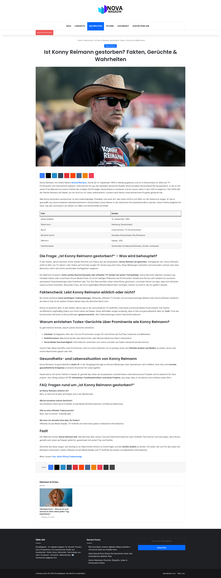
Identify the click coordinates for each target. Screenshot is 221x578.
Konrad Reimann (79, 182)
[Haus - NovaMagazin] (110, 9)
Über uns (181, 573)
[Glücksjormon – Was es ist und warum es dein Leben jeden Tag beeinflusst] (56, 497)
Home (79, 40)
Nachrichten (95, 26)
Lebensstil (80, 26)
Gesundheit (123, 26)
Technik (110, 26)
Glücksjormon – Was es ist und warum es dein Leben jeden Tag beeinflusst (54, 511)
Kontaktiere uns (141, 26)
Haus (68, 26)
